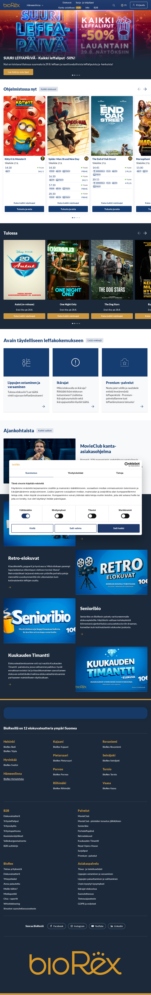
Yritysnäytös (10, 825)
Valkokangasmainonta (15, 840)
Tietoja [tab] (119, 473)
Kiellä (32, 528)
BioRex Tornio (110, 774)
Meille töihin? (11, 888)
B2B (96, 7)
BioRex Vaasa (109, 788)
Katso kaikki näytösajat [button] (24, 203)
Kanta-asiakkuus (69, 7)
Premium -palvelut (87, 855)
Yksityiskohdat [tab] (75, 473)
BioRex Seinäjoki (111, 760)
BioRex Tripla (10, 751)
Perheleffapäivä (86, 830)
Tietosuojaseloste (87, 898)
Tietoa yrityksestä (13, 869)
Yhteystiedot (10, 878)
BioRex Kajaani (60, 746)
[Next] (145, 89)
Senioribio (83, 825)
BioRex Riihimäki (61, 788)
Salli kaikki (118, 528)
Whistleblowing (12, 903)
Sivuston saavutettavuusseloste (20, 908)
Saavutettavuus (86, 893)
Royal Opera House (88, 845)
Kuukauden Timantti (88, 840)
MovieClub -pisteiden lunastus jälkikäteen (99, 821)
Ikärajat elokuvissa (87, 888)
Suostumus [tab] (31, 473)
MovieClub (83, 816)
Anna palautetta (12, 883)
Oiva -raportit (11, 898)
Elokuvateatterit (12, 816)
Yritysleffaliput (11, 821)
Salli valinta (75, 528)
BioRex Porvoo (60, 774)
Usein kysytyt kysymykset (91, 883)
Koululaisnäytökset (13, 835)
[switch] (59, 516)
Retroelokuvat (85, 835)
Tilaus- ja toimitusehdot (90, 869)
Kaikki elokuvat (48, 89)
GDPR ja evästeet (87, 903)
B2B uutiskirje (11, 845)
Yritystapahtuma (12, 830)
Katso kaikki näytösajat (24, 316)
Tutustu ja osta (24, 208)
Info (87, 7)
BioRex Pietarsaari (62, 760)
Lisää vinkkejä (95, 340)
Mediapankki (10, 893)
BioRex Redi (10, 746)
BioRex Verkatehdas (14, 778)
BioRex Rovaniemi (112, 746)
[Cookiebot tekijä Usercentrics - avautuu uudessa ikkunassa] (127, 464)
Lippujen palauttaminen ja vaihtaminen (98, 878)
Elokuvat (67, 2)
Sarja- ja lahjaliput (85, 2)
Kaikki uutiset (45, 430)
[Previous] (139, 89)
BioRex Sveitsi (11, 765)
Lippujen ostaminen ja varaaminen (95, 873)
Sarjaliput (83, 850)
